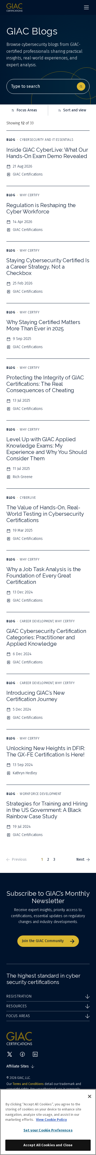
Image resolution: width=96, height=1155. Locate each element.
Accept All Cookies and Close (48, 1145)
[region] (48, 1122)
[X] (9, 1054)
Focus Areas (27, 110)
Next (80, 859)
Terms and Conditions (28, 1084)
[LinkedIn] (35, 1054)
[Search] (81, 86)
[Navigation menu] (86, 7)
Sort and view (74, 110)
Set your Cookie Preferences (48, 1130)
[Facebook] (22, 1054)
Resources (16, 1006)
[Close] (89, 1096)
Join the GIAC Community (43, 941)
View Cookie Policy (51, 1120)
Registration (18, 996)
